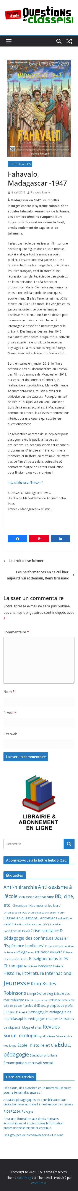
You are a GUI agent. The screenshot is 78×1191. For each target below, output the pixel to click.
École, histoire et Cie (37, 1045)
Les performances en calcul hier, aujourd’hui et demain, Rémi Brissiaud (38, 575)
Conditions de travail (16, 931)
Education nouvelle (48, 952)
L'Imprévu (34, 993)
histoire (58, 966)
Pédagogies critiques (43, 1019)
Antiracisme (44, 897)
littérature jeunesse (36, 1000)
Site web (10, 734)
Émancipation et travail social (28, 1062)
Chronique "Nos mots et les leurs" (36, 905)
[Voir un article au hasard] (69, 41)
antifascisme (26, 897)
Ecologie (21, 952)
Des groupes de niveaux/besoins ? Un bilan (33, 1135)
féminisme (30, 966)
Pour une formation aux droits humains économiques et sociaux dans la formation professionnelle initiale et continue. (33, 1123)
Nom (9, 691)
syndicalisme (46, 1036)
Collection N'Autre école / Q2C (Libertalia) (36, 924)
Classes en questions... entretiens (30, 918)
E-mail (9, 712)
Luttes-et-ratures (20, 163)
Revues (51, 1026)
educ (31, 952)
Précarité (21, 1012)
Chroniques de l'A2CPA (16, 912)
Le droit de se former (26, 560)
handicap (45, 966)
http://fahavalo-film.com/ (25, 482)
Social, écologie (20, 1035)
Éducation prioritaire (43, 1055)
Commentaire (16, 632)
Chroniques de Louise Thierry (47, 912)
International (58, 973)
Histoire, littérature (23, 973)
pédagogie (38, 1011)
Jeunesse (16, 983)
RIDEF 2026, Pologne (18, 1111)
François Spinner (41, 192)
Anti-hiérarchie (20, 887)
